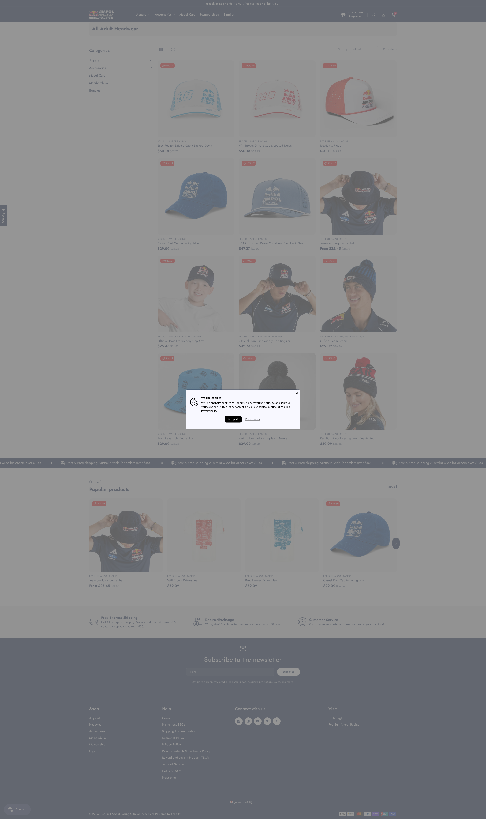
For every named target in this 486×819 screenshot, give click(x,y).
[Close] (297, 392)
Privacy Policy (209, 411)
